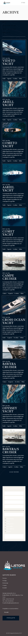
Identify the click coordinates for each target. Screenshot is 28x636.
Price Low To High (9, 29)
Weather (8, 531)
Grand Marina (10, 518)
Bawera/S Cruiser (11, 451)
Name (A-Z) (6, 32)
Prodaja (5, 580)
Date (4, 22)
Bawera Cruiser (10, 366)
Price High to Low (9, 25)
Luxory (8, 521)
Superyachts (9, 526)
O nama (5, 585)
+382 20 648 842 (9, 601)
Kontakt (5, 587)
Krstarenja (5, 583)
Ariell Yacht (8, 104)
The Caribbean (10, 529)
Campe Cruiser (10, 277)
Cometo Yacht (10, 145)
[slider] (4, 510)
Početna (5, 578)
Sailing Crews (10, 523)
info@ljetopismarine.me (12, 603)
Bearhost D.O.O (18, 633)
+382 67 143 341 (10, 599)
